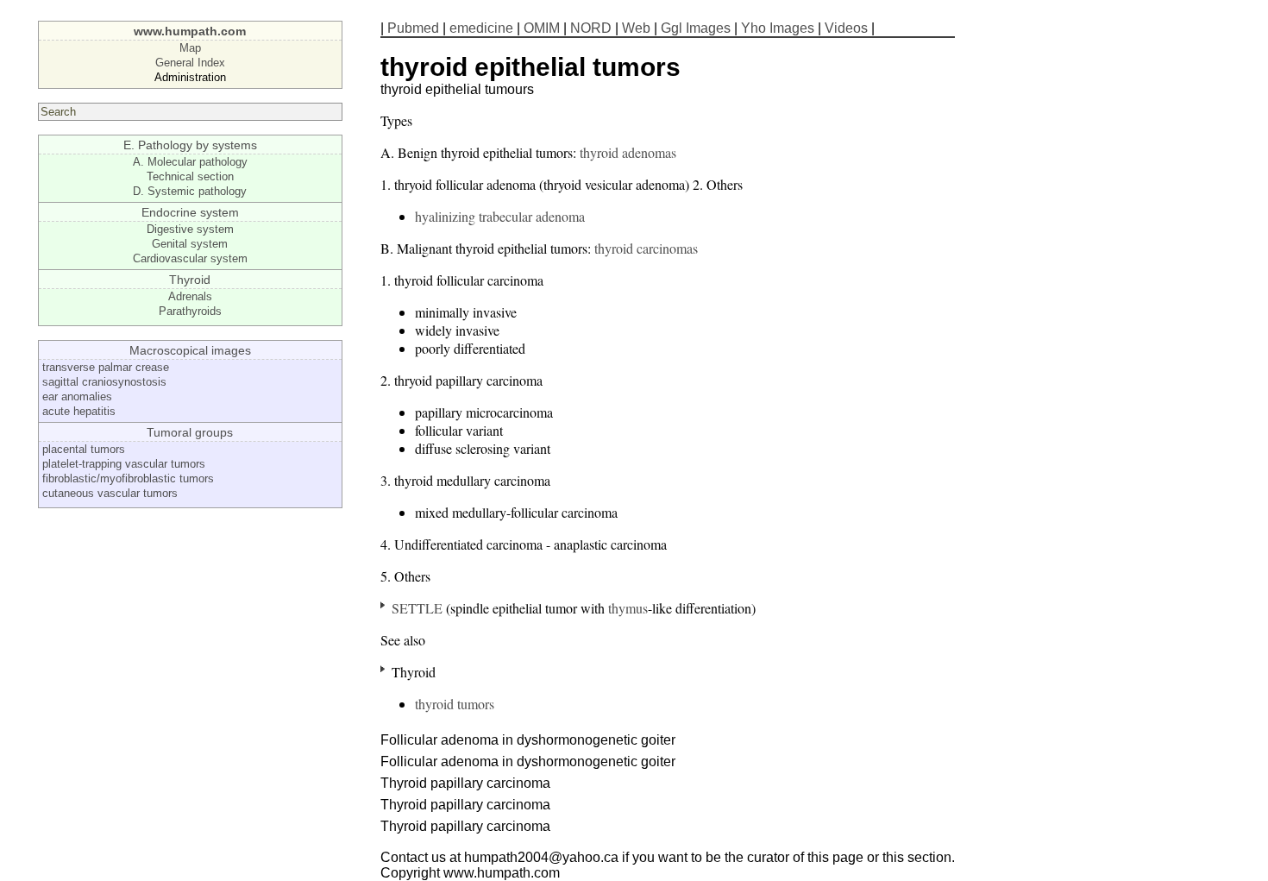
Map (190, 47)
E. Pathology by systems (190, 145)
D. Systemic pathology (190, 191)
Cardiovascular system (190, 258)
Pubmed (413, 28)
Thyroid (189, 279)
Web (636, 28)
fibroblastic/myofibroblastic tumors (128, 478)
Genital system (190, 243)
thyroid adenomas (628, 152)
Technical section (190, 176)
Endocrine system (190, 212)
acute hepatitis (79, 411)
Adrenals (190, 296)
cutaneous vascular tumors (110, 493)
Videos (846, 28)
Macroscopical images (190, 350)
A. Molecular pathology (190, 161)
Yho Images (777, 28)
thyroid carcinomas (646, 248)
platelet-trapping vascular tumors (123, 463)
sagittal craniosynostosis (104, 381)
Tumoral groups (190, 432)
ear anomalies (77, 396)
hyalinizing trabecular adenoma (500, 216)
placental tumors (83, 449)
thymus (628, 608)
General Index (190, 62)
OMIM (542, 28)
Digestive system (190, 229)
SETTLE (417, 608)
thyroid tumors (454, 704)
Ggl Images (696, 28)
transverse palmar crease (105, 367)
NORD (591, 28)
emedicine (481, 28)
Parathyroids (190, 311)
